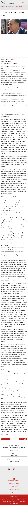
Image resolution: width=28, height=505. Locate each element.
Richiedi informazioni (5, 438)
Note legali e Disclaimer (14, 488)
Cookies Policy (14, 486)
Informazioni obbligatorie (14, 489)
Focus (13, 6)
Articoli (8, 6)
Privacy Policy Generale (14, 483)
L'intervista (19, 6)
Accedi (14, 493)
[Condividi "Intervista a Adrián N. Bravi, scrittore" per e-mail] (20, 439)
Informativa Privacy (14, 485)
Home (2, 6)
